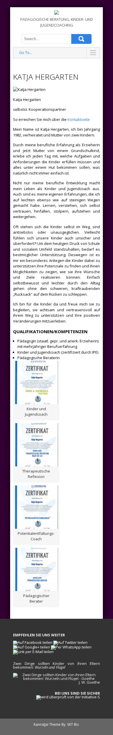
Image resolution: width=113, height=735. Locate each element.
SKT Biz (73, 724)
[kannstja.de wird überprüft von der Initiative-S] (68, 697)
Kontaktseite (79, 119)
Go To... (25, 52)
